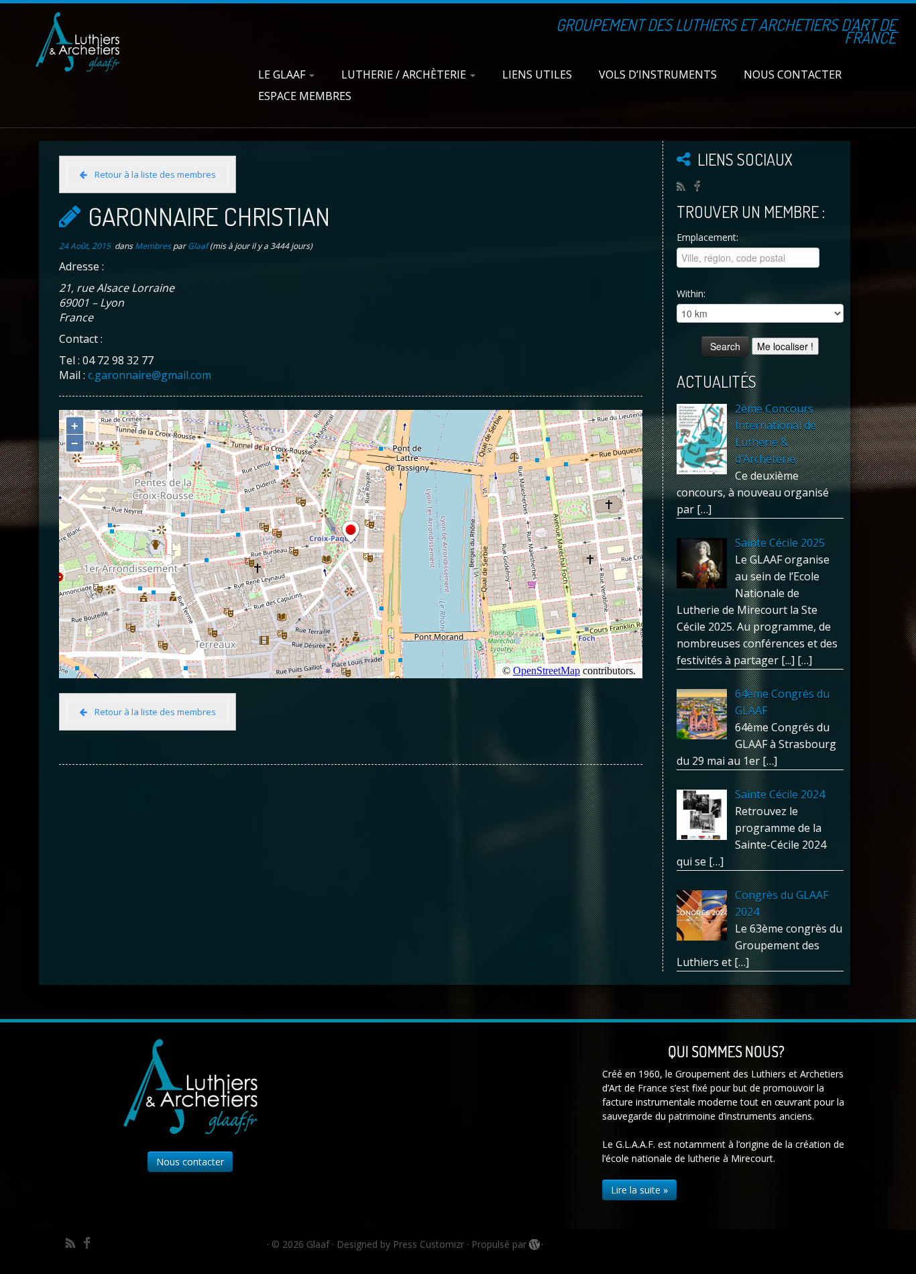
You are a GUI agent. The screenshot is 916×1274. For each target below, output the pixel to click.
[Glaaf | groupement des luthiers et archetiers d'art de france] (77, 41)
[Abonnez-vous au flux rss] (685, 185)
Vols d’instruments (658, 74)
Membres (154, 246)
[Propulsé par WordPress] (533, 1241)
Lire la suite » (639, 1189)
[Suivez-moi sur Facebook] (701, 185)
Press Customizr (428, 1244)
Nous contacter (793, 74)
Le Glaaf (283, 74)
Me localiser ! (785, 346)
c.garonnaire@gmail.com (149, 375)
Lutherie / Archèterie (405, 74)
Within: (691, 293)
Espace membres (304, 96)
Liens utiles (537, 74)
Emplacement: (707, 237)
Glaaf (198, 246)
